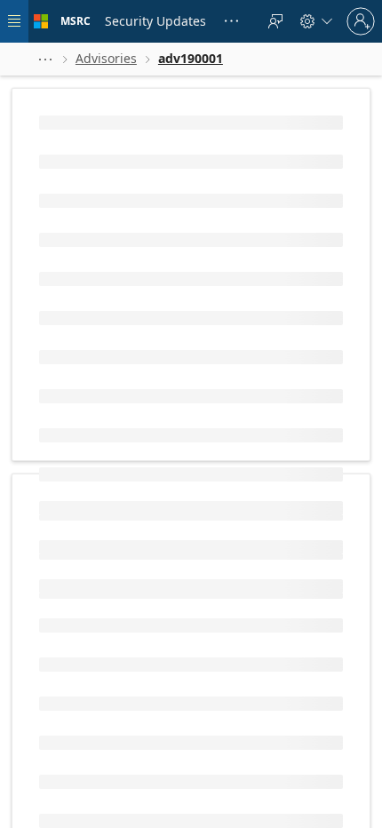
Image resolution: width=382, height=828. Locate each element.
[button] (45, 59)
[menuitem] (155, 21)
